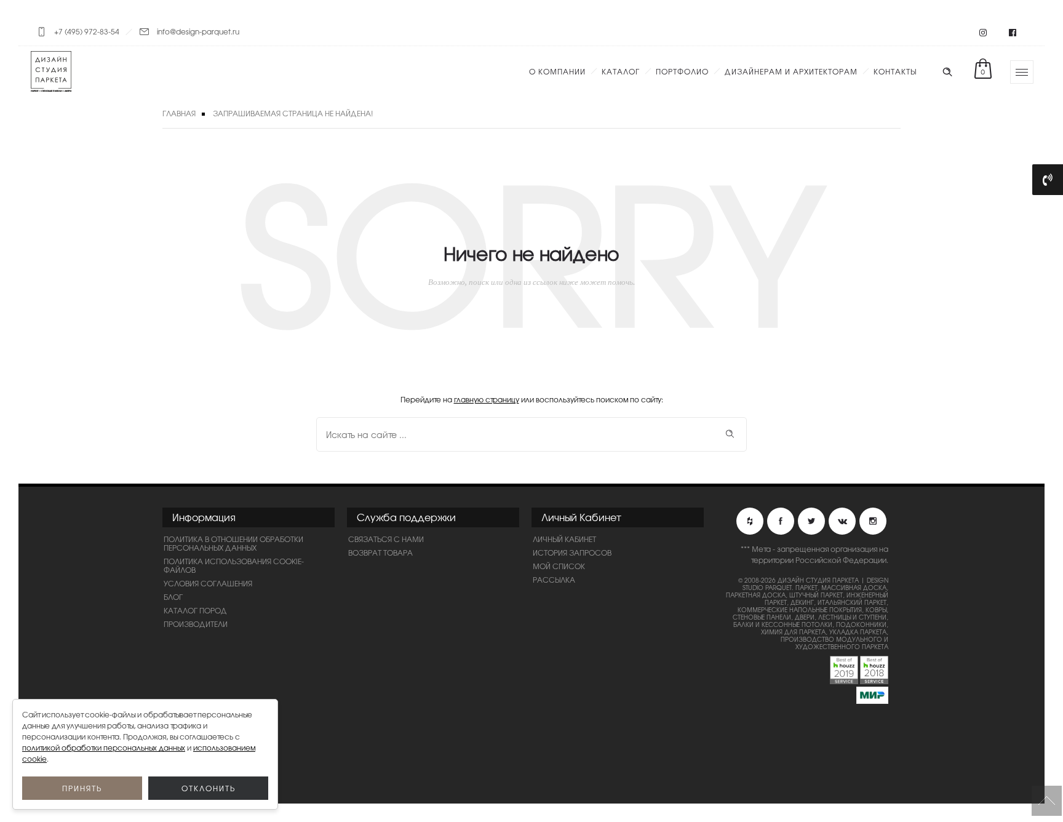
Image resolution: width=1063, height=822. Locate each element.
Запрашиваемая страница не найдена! (293, 113)
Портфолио (682, 71)
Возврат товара (380, 552)
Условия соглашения (208, 583)
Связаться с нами (386, 539)
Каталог (621, 71)
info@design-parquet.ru (198, 31)
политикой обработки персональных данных (103, 747)
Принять (82, 788)
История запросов (572, 552)
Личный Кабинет (564, 539)
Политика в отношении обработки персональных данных (233, 543)
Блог (173, 596)
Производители (196, 623)
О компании (557, 71)
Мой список (559, 566)
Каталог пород (195, 610)
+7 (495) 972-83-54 (86, 31)
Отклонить (208, 788)
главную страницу (486, 399)
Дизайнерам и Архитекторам (791, 71)
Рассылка (554, 579)
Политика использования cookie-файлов (234, 565)
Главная (179, 113)
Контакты (895, 71)
